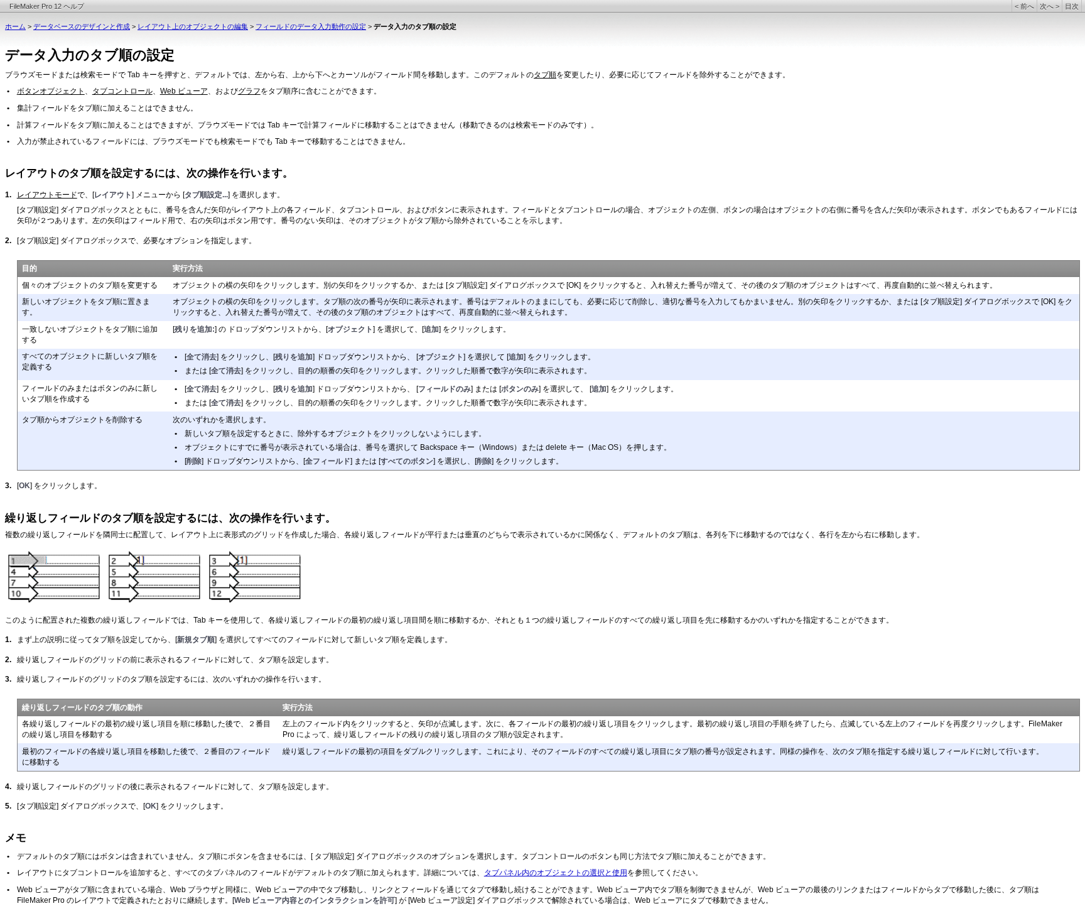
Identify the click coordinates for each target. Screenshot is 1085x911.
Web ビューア (184, 91)
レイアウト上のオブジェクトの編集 (193, 26)
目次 (1072, 6)
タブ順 (545, 74)
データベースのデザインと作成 (81, 26)
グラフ (249, 91)
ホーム (15, 26)
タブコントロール (122, 91)
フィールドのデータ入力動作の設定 (311, 26)
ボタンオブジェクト (51, 91)
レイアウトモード (47, 194)
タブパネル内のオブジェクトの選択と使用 (555, 872)
